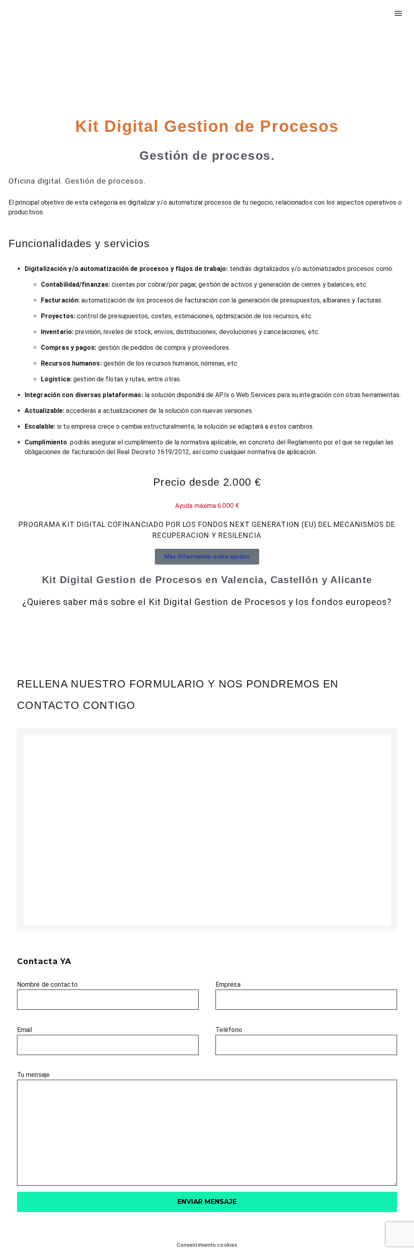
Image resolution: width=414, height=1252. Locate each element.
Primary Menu (398, 13)
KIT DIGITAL (285, 38)
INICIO (99, 38)
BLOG (328, 38)
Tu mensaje (33, 1075)
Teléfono (228, 1030)
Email (24, 1030)
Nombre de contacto (47, 984)
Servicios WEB (227, 38)
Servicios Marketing (157, 38)
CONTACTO (371, 38)
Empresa (228, 984)
